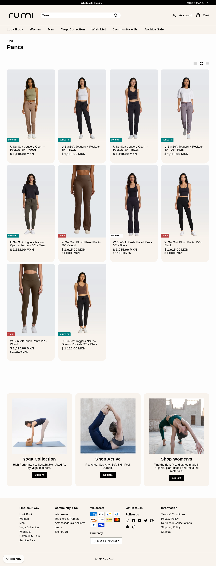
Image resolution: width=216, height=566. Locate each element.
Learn (58, 527)
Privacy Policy (170, 518)
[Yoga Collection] (39, 426)
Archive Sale (154, 29)
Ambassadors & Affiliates (70, 523)
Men (51, 29)
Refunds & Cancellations (176, 523)
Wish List (99, 29)
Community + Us (125, 29)
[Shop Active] (108, 426)
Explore (39, 474)
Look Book (15, 29)
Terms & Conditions (173, 514)
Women (35, 29)
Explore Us (62, 531)
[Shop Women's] (176, 426)
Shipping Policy (171, 527)
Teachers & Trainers (67, 518)
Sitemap (166, 531)
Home (10, 40)
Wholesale (61, 514)
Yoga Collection (73, 29)
